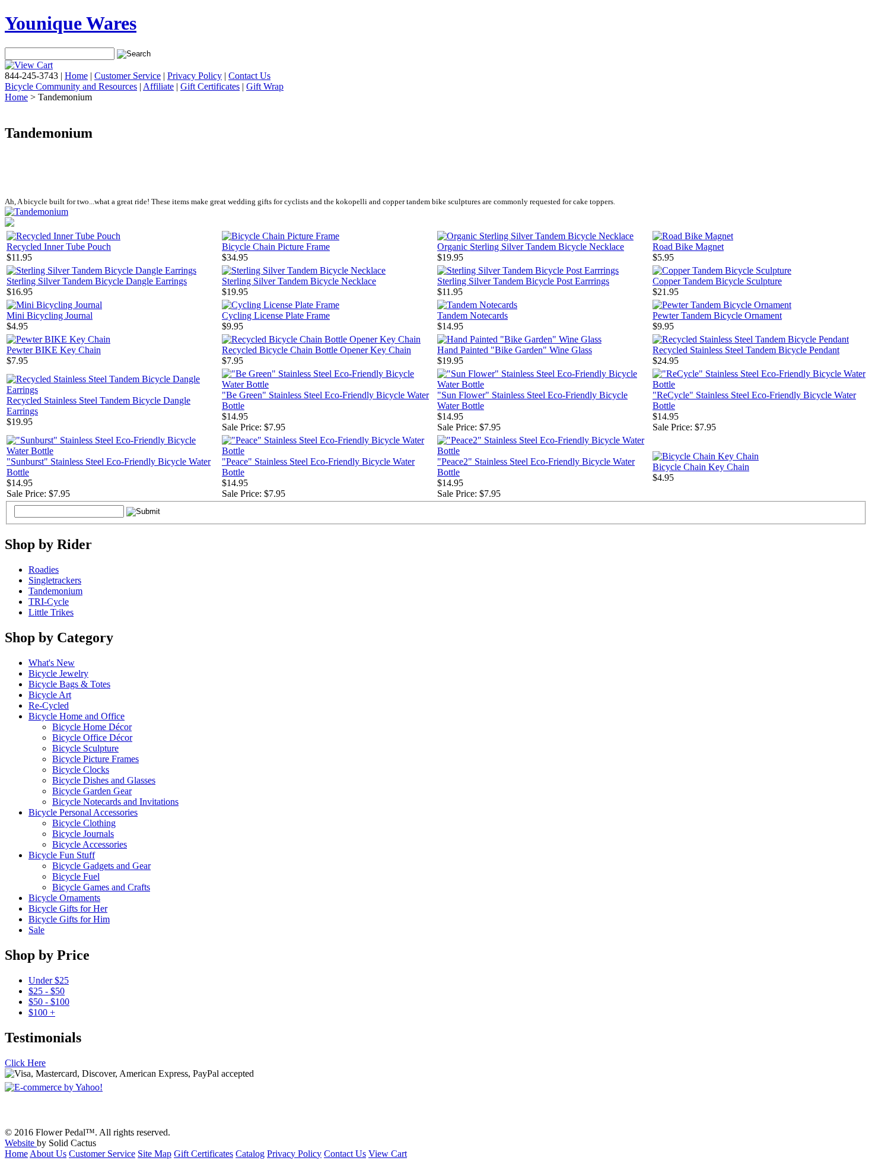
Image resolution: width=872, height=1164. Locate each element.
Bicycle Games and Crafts (101, 887)
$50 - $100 (48, 1002)
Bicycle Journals (83, 834)
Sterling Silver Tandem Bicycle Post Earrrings (523, 281)
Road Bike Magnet (688, 247)
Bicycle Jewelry (58, 673)
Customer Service (127, 76)
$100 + (41, 1012)
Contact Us (249, 76)
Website (21, 1143)
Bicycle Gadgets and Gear (101, 866)
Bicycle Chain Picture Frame (276, 247)
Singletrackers (54, 580)
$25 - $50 (46, 991)
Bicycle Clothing (84, 823)
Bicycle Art (49, 695)
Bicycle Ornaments (64, 898)
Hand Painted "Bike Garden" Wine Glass (514, 350)
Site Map (154, 1154)
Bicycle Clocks (80, 770)
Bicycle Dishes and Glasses (103, 780)
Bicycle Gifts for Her (67, 908)
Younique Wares (70, 23)
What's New (51, 663)
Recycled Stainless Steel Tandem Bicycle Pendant (746, 350)
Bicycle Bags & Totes (69, 684)
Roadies (43, 569)
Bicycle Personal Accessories (83, 812)
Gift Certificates (210, 86)
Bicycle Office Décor (92, 737)
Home (76, 76)
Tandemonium (55, 591)
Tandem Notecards (472, 315)
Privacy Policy (194, 76)
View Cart (387, 1154)
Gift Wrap (265, 86)
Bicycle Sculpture (85, 748)
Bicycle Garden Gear (92, 791)
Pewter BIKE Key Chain (54, 350)
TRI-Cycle (48, 602)
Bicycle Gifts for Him (69, 919)
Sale (36, 930)
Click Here (25, 1063)
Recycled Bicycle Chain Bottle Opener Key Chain (316, 350)
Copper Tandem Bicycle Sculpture (717, 281)
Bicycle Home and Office (76, 716)
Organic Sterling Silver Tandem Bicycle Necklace (530, 247)
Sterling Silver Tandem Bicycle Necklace (299, 281)
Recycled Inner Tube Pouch (59, 247)
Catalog (250, 1154)
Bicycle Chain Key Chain (701, 467)
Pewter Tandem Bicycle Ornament (717, 315)
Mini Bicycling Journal (50, 315)
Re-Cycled (48, 705)
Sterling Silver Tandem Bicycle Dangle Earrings (97, 281)
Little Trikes (51, 612)
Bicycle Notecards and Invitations (115, 802)
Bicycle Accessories (89, 844)
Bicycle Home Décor (92, 727)
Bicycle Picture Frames (95, 759)
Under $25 (48, 980)
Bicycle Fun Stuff (61, 855)
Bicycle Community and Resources (71, 86)
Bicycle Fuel (76, 876)
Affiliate (158, 86)
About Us (48, 1154)
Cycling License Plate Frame (276, 315)
